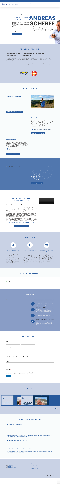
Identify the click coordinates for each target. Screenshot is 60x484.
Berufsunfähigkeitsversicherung (19, 30)
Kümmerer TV (33, 470)
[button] (42, 129)
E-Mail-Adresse (9, 347)
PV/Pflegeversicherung (34, 468)
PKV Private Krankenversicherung (19, 29)
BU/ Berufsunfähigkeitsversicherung (36, 466)
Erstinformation (8, 471)
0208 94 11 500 (11, 465)
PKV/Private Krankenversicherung (36, 465)
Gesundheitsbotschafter (34, 461)
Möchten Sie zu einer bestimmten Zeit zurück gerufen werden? (17, 356)
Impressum (7, 469)
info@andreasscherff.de (12, 467)
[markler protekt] (34, 70)
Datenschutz (8, 470)
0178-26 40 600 (10, 466)
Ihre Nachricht (8, 361)
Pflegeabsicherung (17, 31)
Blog (31, 463)
